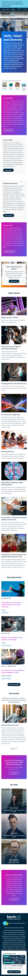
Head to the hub (9, 251)
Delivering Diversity (7, 451)
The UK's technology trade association (14, 20)
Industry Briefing (6, 678)
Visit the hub (8, 130)
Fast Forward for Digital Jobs (10, 414)
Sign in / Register (6, 9)
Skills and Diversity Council (9, 725)
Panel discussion (6, 645)
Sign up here (14, 281)
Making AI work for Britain (9, 317)
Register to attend (14, 972)
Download (14, 773)
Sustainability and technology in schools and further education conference (11, 605)
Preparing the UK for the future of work (13, 383)
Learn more (8, 170)
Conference (5, 612)
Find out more (9, 215)
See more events (14, 684)
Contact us (19, 9)
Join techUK (13, 9)
